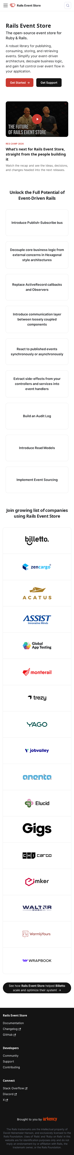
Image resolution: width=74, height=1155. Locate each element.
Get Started (20, 82)
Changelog (10, 1029)
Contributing (11, 1067)
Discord (8, 1094)
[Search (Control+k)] (67, 5)
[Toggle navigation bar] (5, 5)
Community (10, 1055)
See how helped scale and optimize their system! (37, 988)
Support (8, 1061)
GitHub (8, 1034)
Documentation (13, 1023)
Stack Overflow (13, 1088)
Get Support (49, 82)
